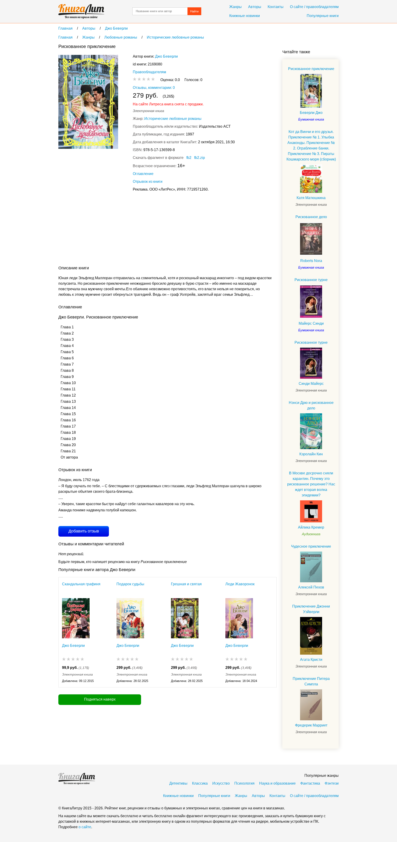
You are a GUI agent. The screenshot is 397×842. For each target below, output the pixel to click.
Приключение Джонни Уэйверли (311, 609)
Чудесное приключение (311, 546)
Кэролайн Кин (311, 454)
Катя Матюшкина (311, 198)
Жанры (235, 7)
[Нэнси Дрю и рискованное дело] (311, 431)
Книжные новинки (244, 16)
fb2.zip (199, 158)
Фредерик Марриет (311, 725)
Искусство (221, 783)
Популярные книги (323, 16)
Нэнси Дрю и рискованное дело (311, 405)
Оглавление (143, 174)
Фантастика (310, 783)
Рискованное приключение (311, 69)
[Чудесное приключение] (311, 567)
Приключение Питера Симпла (311, 681)
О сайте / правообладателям (314, 7)
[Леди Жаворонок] (239, 618)
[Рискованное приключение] (311, 91)
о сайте (85, 827)
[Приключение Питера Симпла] (311, 704)
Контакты (276, 7)
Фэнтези (332, 783)
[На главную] (81, 11)
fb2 (188, 158)
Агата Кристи (311, 660)
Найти (194, 11)
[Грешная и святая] (184, 618)
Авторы (254, 7)
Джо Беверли (166, 56)
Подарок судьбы (130, 584)
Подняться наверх (100, 699)
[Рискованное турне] (311, 302)
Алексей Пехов (311, 587)
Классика (200, 783)
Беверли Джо (311, 113)
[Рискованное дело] (311, 239)
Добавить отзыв (83, 531)
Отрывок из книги (147, 181)
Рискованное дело (311, 217)
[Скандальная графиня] (76, 618)
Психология (244, 783)
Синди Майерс (311, 384)
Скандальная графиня (81, 584)
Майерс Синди (311, 323)
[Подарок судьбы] (130, 618)
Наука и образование (277, 783)
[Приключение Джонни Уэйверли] (311, 636)
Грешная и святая (186, 584)
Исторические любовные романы (172, 119)
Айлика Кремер (311, 527)
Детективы (178, 783)
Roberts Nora (311, 261)
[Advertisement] (142, 229)
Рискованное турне (311, 280)
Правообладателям (149, 72)
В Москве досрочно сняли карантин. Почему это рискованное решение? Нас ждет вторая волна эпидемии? (311, 484)
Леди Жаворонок (240, 584)
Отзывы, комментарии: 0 (154, 88)
